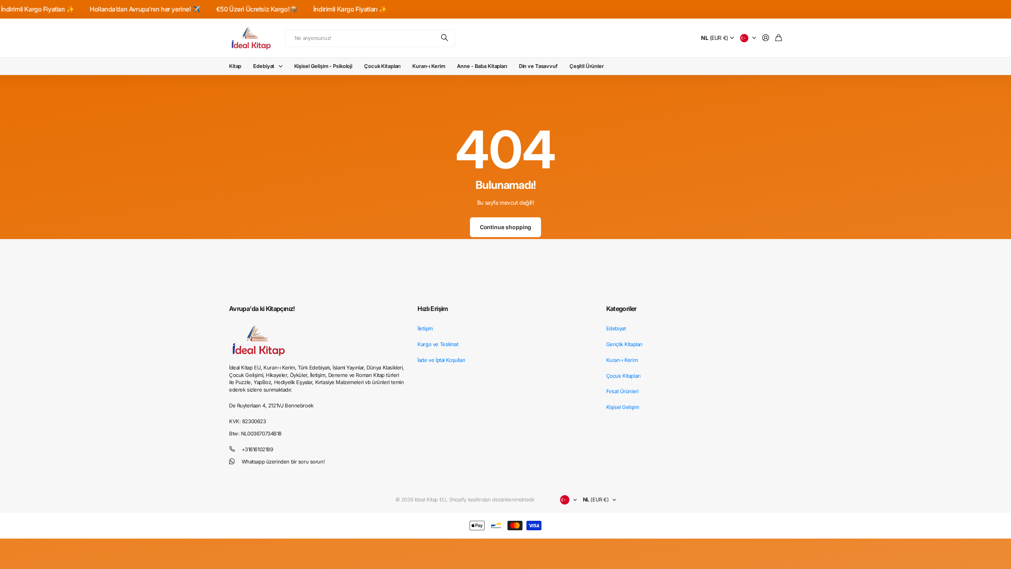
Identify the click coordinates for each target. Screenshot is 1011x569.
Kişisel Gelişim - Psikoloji (323, 66)
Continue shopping (506, 227)
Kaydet (445, 38)
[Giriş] (765, 38)
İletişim (425, 328)
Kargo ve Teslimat (437, 344)
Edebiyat (263, 66)
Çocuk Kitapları (382, 66)
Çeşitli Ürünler (586, 66)
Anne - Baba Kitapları (482, 66)
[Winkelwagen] (778, 38)
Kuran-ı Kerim (428, 66)
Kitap (235, 66)
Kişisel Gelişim (622, 407)
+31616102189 (257, 449)
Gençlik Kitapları (624, 344)
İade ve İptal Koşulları (441, 360)
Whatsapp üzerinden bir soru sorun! (283, 461)
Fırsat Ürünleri (622, 391)
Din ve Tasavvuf (538, 66)
